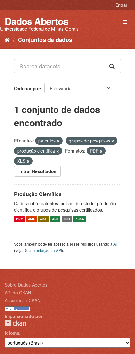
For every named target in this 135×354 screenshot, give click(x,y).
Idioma (12, 333)
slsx (67, 219)
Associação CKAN (22, 300)
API (116, 244)
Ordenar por (27, 88)
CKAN (15, 323)
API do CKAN (18, 292)
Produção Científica (38, 194)
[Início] (7, 39)
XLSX (79, 219)
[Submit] (112, 66)
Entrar (121, 5)
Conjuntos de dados (45, 40)
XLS (55, 219)
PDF (19, 219)
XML (31, 219)
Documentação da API (43, 250)
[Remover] (58, 140)
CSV (43, 219)
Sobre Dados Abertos (26, 284)
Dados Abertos (36, 21)
